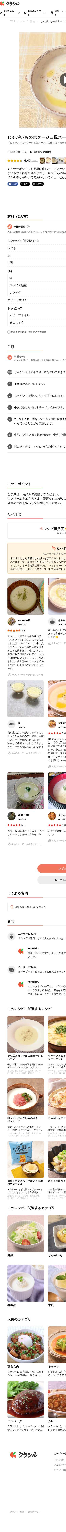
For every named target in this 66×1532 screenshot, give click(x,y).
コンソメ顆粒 (18, 285)
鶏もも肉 (13, 1366)
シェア (14, 184)
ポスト (26, 184)
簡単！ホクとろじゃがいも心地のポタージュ (25, 1182)
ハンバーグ (14, 1421)
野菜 (10, 1255)
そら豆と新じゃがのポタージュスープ (25, 1057)
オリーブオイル (17, 300)
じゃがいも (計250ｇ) (21, 240)
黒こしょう (16, 322)
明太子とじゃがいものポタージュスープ (23, 1120)
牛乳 (10, 262)
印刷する (39, 184)
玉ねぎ (11, 248)
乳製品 (11, 1305)
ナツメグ (15, 292)
